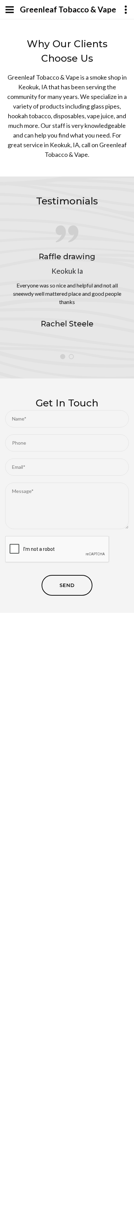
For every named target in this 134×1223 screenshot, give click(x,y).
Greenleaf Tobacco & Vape (68, 9)
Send (66, 585)
